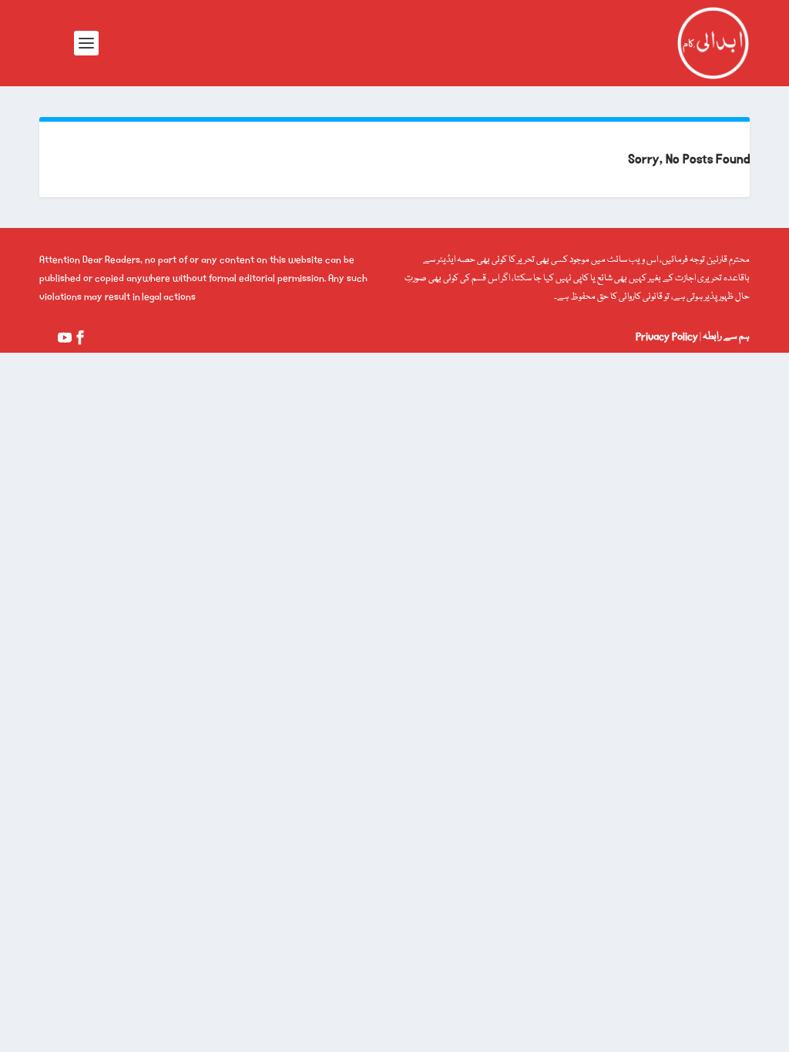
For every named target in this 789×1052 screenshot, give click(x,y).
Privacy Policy (667, 336)
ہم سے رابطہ (725, 336)
